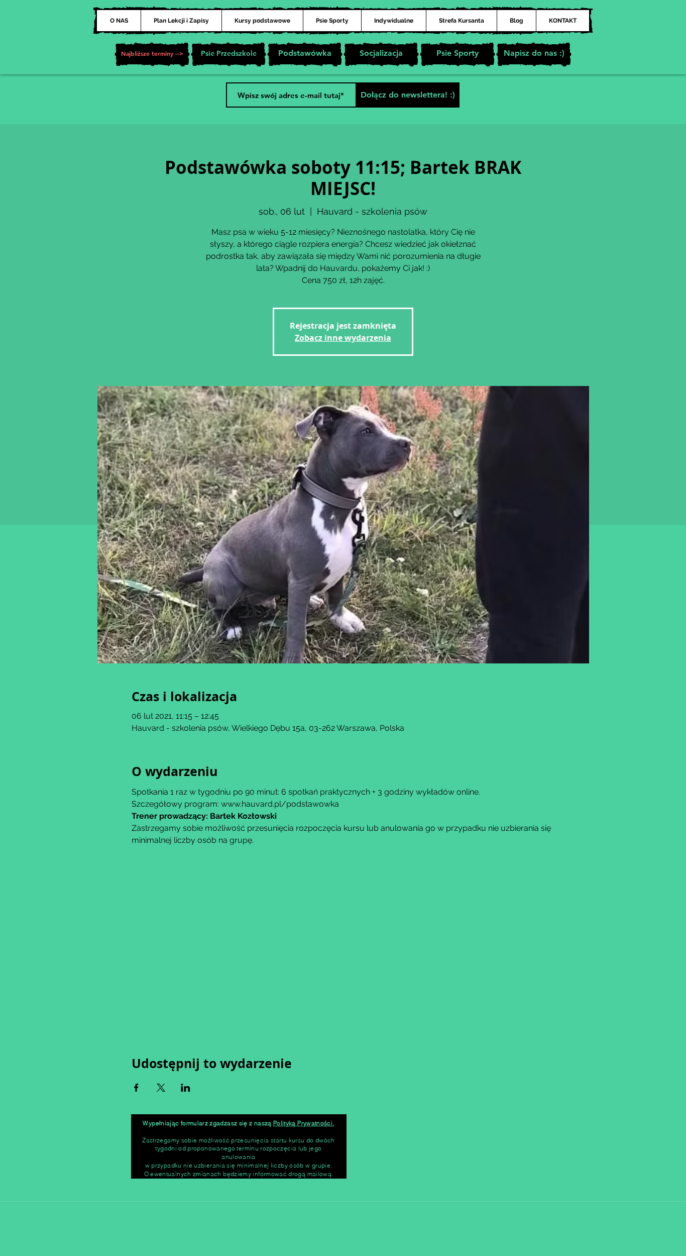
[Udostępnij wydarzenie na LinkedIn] (185, 1088)
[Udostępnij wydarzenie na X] (161, 1088)
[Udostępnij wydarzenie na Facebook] (136, 1088)
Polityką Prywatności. (303, 1123)
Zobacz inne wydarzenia (343, 337)
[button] (152, 54)
